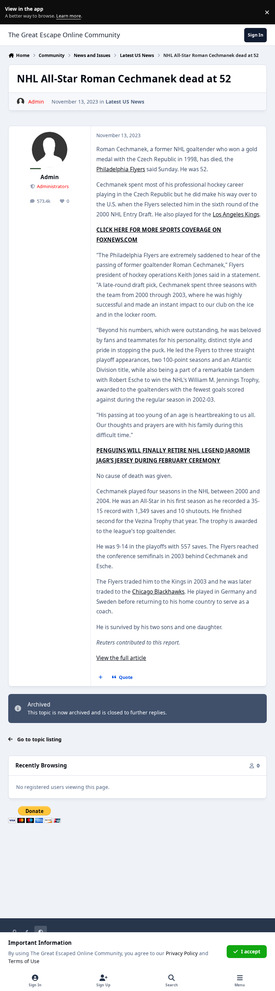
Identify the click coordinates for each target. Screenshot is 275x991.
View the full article (121, 658)
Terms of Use (23, 961)
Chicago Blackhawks (158, 591)
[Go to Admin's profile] (20, 101)
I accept (250, 951)
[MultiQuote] (100, 677)
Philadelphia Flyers (120, 169)
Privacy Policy (182, 953)
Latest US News (125, 101)
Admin (49, 177)
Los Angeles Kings (236, 214)
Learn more (14, 12)
